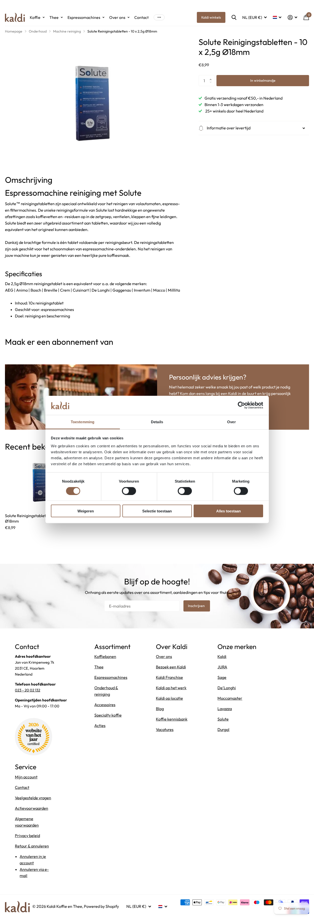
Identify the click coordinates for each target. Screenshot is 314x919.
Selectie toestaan (157, 511)
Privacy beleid (27, 835)
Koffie (35, 17)
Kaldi (221, 656)
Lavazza (224, 708)
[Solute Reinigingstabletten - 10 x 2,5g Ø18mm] (41, 482)
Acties (99, 725)
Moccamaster (229, 698)
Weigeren (85, 511)
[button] (212, 76)
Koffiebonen (105, 656)
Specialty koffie (108, 715)
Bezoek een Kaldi (171, 666)
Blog (160, 708)
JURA (222, 666)
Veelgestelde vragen (33, 797)
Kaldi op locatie (169, 698)
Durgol (223, 729)
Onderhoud (38, 31)
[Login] (292, 17)
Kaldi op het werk (171, 687)
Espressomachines (84, 17)
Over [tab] (231, 422)
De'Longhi (226, 687)
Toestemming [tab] (82, 422)
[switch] (129, 491)
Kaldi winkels (211, 17)
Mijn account (26, 776)
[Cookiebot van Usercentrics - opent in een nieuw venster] (241, 405)
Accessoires (104, 704)
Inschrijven (197, 606)
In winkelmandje (263, 80)
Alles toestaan (228, 511)
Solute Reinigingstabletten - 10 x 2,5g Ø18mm (37, 518)
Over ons (117, 17)
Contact (141, 17)
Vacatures (165, 729)
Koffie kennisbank (171, 719)
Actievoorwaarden (31, 808)
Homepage (13, 31)
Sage (221, 677)
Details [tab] (157, 422)
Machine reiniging (67, 31)
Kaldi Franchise (169, 677)
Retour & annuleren (32, 845)
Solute (223, 719)
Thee (54, 17)
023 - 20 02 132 (27, 690)
